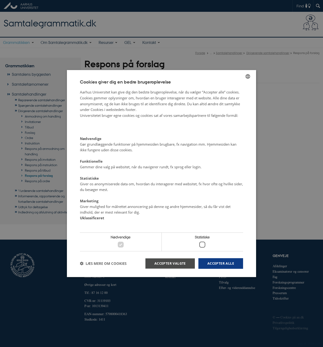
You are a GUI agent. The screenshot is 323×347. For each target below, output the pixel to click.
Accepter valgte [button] (170, 263)
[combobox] (247, 76)
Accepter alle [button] (220, 263)
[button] (103, 263)
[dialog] (161, 173)
